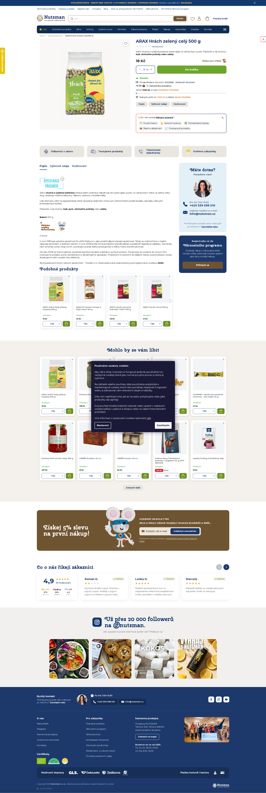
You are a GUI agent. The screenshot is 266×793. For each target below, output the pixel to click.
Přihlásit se (202, 265)
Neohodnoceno (157, 46)
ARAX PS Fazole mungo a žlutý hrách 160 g (88, 308)
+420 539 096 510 (106, 701)
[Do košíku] (69, 411)
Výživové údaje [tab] (59, 166)
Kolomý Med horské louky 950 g (57, 458)
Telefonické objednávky (153, 151)
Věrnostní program (96, 729)
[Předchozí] (219, 567)
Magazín (41, 729)
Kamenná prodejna (47, 734)
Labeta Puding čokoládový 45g (208, 458)
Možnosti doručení (185, 82)
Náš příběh (43, 723)
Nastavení (103, 425)
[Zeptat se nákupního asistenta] (222, 117)
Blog (106, 9)
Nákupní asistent (164, 117)
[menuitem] (43, 29)
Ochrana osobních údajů (99, 756)
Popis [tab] (43, 166)
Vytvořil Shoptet (46, 788)
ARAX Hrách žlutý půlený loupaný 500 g (54, 395)
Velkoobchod (152, 9)
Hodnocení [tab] (79, 166)
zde (149, 418)
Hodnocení (179, 104)
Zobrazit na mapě (147, 736)
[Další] (226, 567)
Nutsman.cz (211, 699)
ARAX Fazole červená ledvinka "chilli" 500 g (120, 308)
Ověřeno (117, 578)
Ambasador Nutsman (97, 740)
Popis (142, 104)
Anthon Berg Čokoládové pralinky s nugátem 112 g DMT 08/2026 (169, 460)
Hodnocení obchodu (48, 740)
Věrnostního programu (160, 85)
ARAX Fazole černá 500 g (155, 307)
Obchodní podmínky (46, 9)
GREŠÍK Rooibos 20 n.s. (90, 458)
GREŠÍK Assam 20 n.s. (127, 458)
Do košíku (191, 69)
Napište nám (83, 9)
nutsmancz (219, 699)
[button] (148, 123)
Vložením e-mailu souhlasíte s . (168, 539)
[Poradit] (72, 359)
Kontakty (96, 9)
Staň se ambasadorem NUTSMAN (127, 9)
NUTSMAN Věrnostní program (175, 9)
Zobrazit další (133, 487)
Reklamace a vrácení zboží (100, 750)
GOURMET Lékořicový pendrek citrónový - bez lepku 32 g (208, 395)
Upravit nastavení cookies (102, 784)
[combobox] (127, 18)
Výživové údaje (159, 104)
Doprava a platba (67, 9)
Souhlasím (163, 425)
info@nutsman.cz (134, 701)
